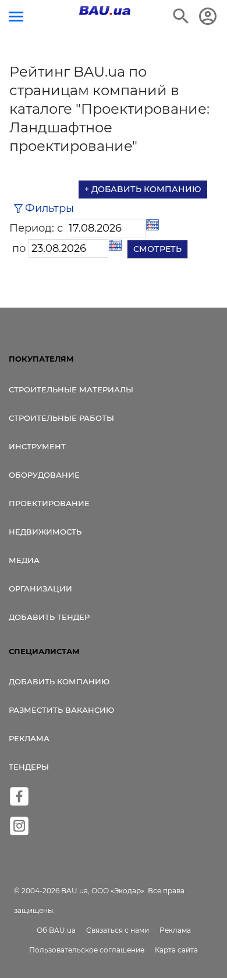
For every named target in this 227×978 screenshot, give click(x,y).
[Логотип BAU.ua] (104, 10)
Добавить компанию (59, 681)
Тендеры (29, 766)
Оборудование (44, 474)
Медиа (24, 560)
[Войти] (207, 16)
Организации (40, 588)
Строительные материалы (71, 389)
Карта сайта (176, 949)
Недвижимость (45, 531)
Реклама (29, 738)
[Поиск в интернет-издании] (181, 16)
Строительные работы (61, 418)
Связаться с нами (117, 930)
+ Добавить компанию (142, 189)
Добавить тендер (49, 617)
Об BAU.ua (56, 930)
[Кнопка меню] (16, 16)
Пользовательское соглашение (86, 949)
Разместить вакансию (61, 709)
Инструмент (37, 446)
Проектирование (49, 503)
